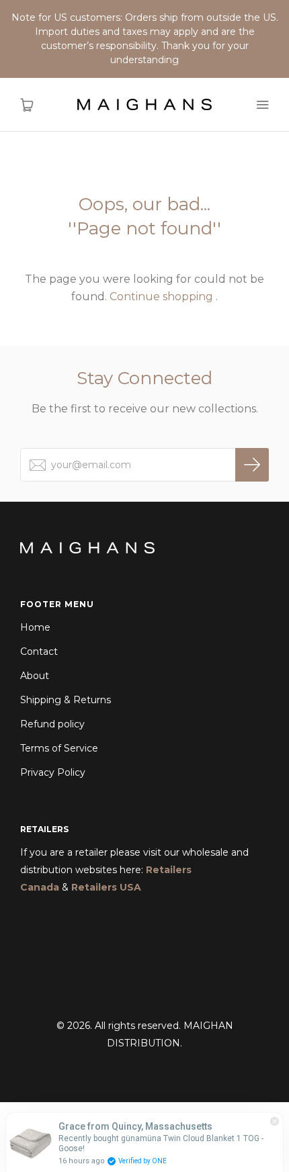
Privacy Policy (52, 772)
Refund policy (52, 724)
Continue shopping (161, 296)
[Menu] (262, 105)
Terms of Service (59, 748)
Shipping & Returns (65, 700)
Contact (39, 651)
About (34, 676)
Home (35, 627)
